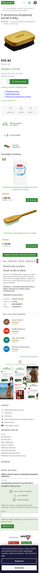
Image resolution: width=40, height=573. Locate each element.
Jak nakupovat (6, 437)
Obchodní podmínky (8, 450)
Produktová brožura (12, 91)
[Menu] (35, 3)
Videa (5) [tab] (21, 261)
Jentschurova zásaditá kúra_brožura (18, 97)
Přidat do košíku (20, 82)
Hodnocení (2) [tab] (31, 261)
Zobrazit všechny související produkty (20, 255)
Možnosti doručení (7, 76)
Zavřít (12, 107)
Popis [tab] (5, 261)
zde (3, 555)
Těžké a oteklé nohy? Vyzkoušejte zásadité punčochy (19, 475)
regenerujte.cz (9, 422)
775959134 (8, 413)
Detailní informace (7, 101)
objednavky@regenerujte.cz (14, 410)
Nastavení (19, 561)
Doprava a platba (7, 445)
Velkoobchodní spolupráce (10, 453)
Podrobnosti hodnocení (26, 22)
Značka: (11, 24)
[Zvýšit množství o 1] (9, 80)
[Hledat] (24, 3)
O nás (3, 434)
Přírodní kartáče (18, 299)
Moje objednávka (7, 442)
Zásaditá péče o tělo (12, 94)
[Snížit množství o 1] (9, 83)
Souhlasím (19, 568)
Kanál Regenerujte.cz (12, 425)
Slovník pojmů (6, 439)
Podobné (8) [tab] (12, 261)
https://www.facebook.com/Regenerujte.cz (19, 419)
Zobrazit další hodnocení (29, 357)
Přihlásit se (7, 526)
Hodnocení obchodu (8, 448)
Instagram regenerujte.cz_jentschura (20, 364)
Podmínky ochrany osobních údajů (13, 456)
